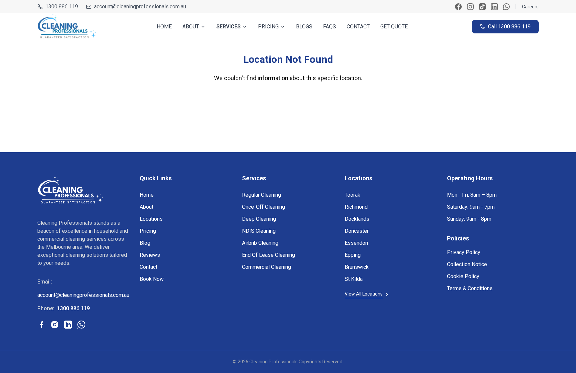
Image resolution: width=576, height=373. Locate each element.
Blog (145, 243)
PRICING (268, 26)
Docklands (357, 219)
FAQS (329, 26)
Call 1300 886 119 (509, 26)
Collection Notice (467, 264)
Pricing (148, 231)
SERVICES (228, 26)
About (146, 207)
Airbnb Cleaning (260, 243)
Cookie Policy (463, 276)
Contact (148, 267)
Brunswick (357, 267)
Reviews (150, 255)
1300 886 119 (61, 6)
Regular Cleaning (261, 195)
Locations (151, 219)
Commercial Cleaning (266, 267)
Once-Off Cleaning (263, 207)
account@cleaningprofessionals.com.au (140, 6)
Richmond (356, 207)
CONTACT (358, 26)
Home (147, 195)
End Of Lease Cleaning (268, 255)
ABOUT (190, 26)
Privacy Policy (463, 252)
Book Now (152, 279)
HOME (164, 26)
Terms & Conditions (470, 288)
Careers (530, 6)
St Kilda (354, 279)
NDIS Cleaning (259, 231)
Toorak (352, 195)
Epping (353, 255)
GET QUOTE (394, 26)
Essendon (356, 243)
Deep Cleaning (259, 219)
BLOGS (304, 26)
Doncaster (357, 231)
